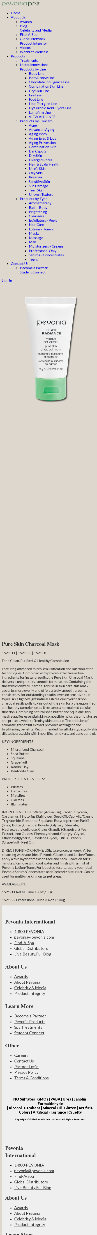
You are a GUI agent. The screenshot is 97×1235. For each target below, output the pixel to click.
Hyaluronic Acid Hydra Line (50, 108)
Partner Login (26, 1066)
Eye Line (35, 95)
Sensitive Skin (39, 181)
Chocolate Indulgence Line (49, 82)
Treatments (29, 60)
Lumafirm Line (40, 112)
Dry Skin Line (39, 91)
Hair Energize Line (43, 103)
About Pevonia (27, 982)
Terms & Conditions (31, 1077)
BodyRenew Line (42, 77)
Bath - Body (38, 207)
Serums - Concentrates (46, 255)
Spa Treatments (28, 1027)
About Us (18, 17)
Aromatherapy (40, 203)
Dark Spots (37, 151)
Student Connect (33, 272)
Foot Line (36, 99)
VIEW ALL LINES (42, 116)
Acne (33, 125)
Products (18, 56)
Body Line (36, 73)
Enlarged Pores (40, 160)
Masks (34, 233)
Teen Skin (36, 190)
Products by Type (33, 198)
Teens (33, 259)
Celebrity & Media (30, 987)
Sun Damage (38, 186)
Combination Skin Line (46, 86)
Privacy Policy (26, 1072)
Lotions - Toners (41, 229)
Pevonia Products (29, 1021)
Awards (26, 21)
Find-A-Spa (28, 34)
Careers (21, 1055)
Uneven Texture (41, 194)
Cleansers (36, 216)
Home (16, 13)
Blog (23, 26)
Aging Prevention (42, 142)
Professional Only (42, 250)
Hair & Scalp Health (44, 164)
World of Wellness (34, 52)
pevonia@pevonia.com (34, 937)
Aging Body (38, 134)
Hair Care (36, 224)
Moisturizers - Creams (46, 246)
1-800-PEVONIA (29, 931)
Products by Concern (36, 121)
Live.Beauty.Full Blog (32, 953)
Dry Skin (35, 155)
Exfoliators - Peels (43, 220)
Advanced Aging (41, 129)
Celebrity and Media (36, 30)
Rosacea (35, 177)
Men (32, 242)
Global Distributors (31, 948)
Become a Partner (34, 268)
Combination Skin (42, 147)
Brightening (38, 211)
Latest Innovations (34, 64)
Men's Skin (37, 168)
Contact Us (19, 263)
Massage (36, 237)
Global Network (32, 38)
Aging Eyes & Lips (42, 138)
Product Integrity (33, 43)
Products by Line (33, 69)
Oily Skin (36, 173)
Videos (25, 47)
